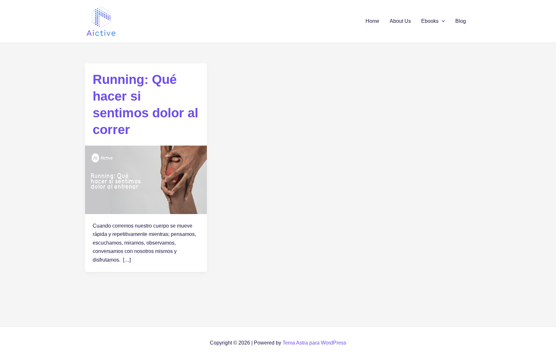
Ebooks (430, 21)
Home (372, 21)
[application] (442, 21)
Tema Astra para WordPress (314, 343)
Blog (460, 21)
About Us (400, 21)
